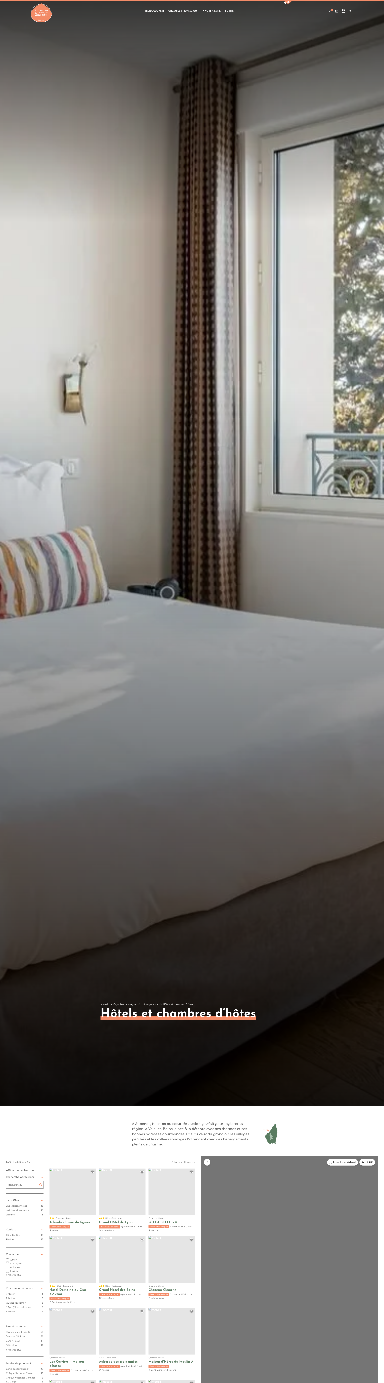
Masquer (368, 1162)
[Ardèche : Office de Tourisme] (41, 12)
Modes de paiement (18, 1363)
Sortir (229, 11)
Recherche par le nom (20, 1177)
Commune (12, 1254)
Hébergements (150, 1004)
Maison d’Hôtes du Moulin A (170, 1362)
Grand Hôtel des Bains (117, 1290)
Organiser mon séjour (183, 11)
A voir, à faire (212, 11)
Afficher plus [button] (13, 1275)
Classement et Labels (19, 1288)
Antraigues (16, 1264)
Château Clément (162, 1290)
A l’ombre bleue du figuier (70, 1222)
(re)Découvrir (154, 11)
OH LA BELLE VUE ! (164, 1222)
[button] (288, 2)
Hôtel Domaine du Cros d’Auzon (68, 1292)
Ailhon (13, 1260)
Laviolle (14, 1271)
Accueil (104, 1004)
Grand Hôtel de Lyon (116, 1222)
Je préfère (12, 1200)
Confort (11, 1229)
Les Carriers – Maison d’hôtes (67, 1364)
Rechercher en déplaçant (344, 1162)
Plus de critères (16, 1326)
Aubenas (15, 1267)
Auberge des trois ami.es (118, 1362)
